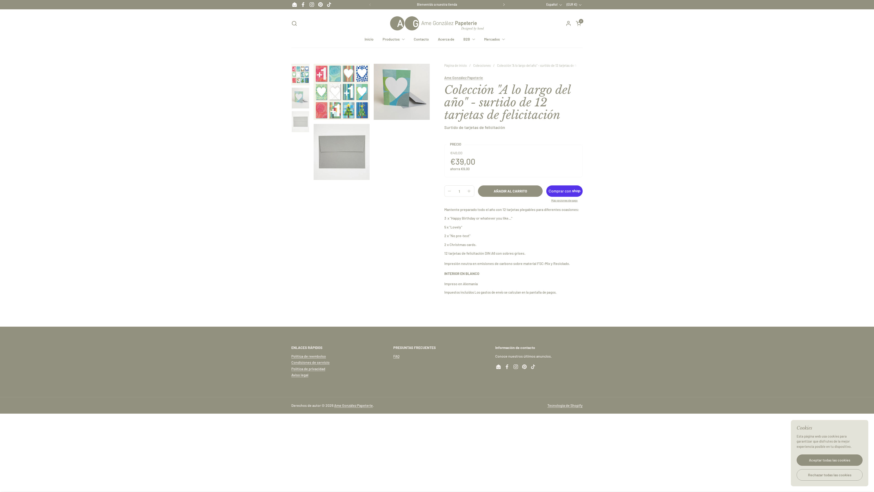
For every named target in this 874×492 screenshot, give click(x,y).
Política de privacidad (308, 368)
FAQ (396, 356)
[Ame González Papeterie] (437, 23)
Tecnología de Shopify (565, 405)
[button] (294, 23)
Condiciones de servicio (310, 362)
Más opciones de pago (564, 200)
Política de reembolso (308, 356)
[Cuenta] (568, 23)
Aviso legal (299, 375)
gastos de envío (492, 292)
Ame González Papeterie (463, 77)
